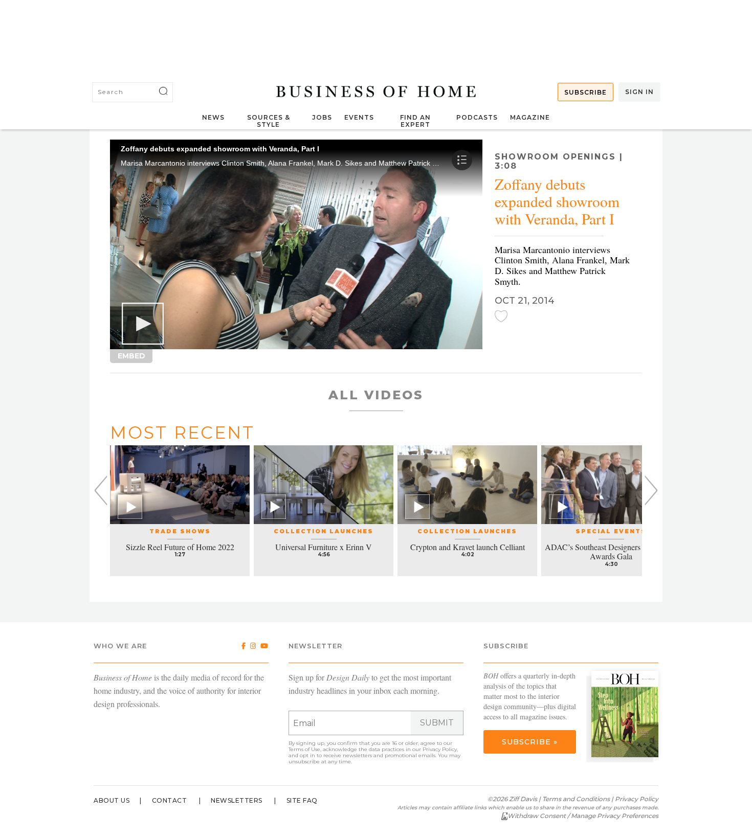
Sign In (639, 92)
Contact (169, 800)
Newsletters (236, 800)
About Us (111, 800)
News (213, 117)
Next (651, 490)
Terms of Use (304, 749)
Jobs (322, 117)
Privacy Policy (440, 749)
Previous (101, 490)
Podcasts (477, 117)
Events (359, 117)
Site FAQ (302, 800)
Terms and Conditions (576, 799)
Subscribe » (530, 741)
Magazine (530, 117)
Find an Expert (415, 121)
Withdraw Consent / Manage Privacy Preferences (582, 816)
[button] (143, 324)
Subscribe (585, 92)
